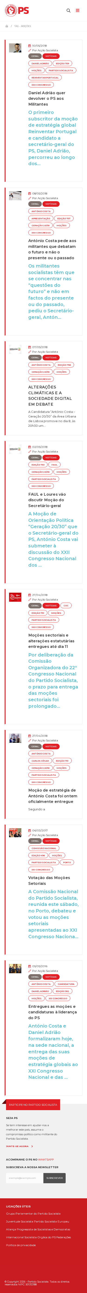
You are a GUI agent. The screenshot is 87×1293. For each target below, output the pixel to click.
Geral (35, 56)
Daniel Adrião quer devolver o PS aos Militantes (47, 99)
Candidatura (66, 984)
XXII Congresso (41, 85)
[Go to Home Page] (7, 26)
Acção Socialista (48, 50)
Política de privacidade (21, 1245)
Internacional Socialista (21, 1237)
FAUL (54, 465)
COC (66, 605)
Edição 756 (64, 365)
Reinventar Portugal (45, 78)
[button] (68, 10)
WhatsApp (46, 1159)
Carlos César (40, 761)
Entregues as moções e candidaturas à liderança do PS (52, 1012)
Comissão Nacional (44, 848)
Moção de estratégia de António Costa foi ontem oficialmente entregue (52, 796)
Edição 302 (62, 991)
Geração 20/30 (40, 225)
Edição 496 (38, 855)
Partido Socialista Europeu (51, 1221)
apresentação (41, 218)
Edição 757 (63, 218)
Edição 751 (38, 613)
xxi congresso (41, 870)
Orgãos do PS (46, 1237)
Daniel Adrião (40, 63)
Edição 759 (62, 63)
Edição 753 (38, 465)
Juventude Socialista (19, 1221)
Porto (67, 862)
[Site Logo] (18, 10)
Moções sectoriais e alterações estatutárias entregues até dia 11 (51, 641)
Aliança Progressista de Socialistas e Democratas (38, 1229)
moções (37, 70)
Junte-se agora (17, 1146)
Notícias (51, 56)
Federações (63, 1237)
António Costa (41, 211)
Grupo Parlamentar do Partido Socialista (33, 1213)
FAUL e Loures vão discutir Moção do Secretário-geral (47, 500)
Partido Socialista (61, 70)
